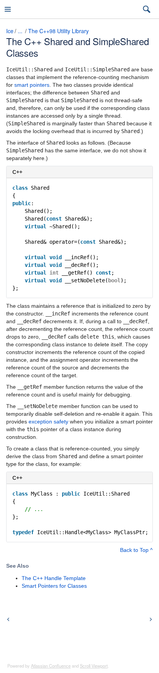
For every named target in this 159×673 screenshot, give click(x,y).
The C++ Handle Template (54, 578)
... (20, 31)
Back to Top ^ (136, 550)
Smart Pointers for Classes (54, 586)
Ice (10, 31)
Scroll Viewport (94, 666)
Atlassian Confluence (51, 666)
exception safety (48, 421)
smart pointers (31, 85)
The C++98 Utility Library (58, 31)
